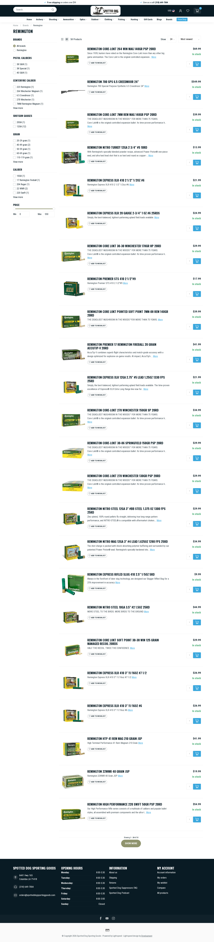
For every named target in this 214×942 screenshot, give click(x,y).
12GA (21, 126)
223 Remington (25, 87)
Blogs (159, 19)
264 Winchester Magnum (30, 91)
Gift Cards (148, 19)
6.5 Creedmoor (25, 95)
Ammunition (68, 19)
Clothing (108, 19)
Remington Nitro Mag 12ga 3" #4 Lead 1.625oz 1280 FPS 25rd (127, 541)
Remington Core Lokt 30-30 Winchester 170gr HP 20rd (124, 246)
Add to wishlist (98, 63)
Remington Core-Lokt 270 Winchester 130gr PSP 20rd (123, 476)
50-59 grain (23, 149)
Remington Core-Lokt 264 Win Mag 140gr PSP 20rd (121, 49)
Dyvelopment (146, 936)
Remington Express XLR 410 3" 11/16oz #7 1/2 (117, 673)
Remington (38, 25)
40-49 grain (23, 145)
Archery (39, 19)
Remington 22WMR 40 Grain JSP (108, 771)
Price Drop (182, 19)
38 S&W (22, 64)
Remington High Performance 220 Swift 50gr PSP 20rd (124, 804)
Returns (112, 882)
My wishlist (162, 882)
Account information (166, 872)
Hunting (134, 19)
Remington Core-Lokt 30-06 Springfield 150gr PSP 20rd (125, 443)
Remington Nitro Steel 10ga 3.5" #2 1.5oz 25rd (118, 607)
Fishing (121, 19)
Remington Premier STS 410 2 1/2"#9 (111, 279)
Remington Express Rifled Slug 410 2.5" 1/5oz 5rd (121, 574)
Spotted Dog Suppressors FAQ (123, 887)
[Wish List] (187, 11)
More (153, 57)
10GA (21, 176)
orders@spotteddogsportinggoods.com (37, 895)
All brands (21, 46)
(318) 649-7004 (26, 886)
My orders (162, 877)
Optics (82, 19)
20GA (21, 122)
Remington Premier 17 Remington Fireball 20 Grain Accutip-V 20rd (121, 346)
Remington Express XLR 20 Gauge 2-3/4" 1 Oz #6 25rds (123, 213)
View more (18, 108)
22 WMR (22, 188)
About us (113, 872)
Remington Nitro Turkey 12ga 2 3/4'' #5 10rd (117, 147)
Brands (169, 19)
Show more (131, 843)
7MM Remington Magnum (30, 104)
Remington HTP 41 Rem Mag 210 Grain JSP (114, 738)
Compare (161, 887)
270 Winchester (25, 99)
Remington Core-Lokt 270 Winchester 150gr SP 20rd (123, 410)
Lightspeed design (131, 936)
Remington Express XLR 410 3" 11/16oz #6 (114, 706)
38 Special (23, 68)
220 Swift (23, 193)
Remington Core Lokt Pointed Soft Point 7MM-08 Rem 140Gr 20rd (127, 313)
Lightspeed (117, 936)
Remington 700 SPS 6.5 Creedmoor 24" (113, 82)
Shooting (53, 19)
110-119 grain (25, 157)
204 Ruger (23, 184)
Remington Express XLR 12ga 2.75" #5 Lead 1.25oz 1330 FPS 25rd (126, 379)
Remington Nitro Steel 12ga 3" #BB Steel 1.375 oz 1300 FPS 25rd (126, 510)
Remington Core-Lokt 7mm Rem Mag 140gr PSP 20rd (122, 114)
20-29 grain (23, 140)
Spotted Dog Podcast (119, 893)
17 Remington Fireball (28, 180)
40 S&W (22, 73)
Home (29, 19)
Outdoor (95, 19)
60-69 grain (23, 153)
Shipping (113, 877)
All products (162, 893)
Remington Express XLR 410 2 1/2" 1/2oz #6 (115, 180)
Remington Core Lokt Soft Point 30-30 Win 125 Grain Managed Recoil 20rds (123, 642)
